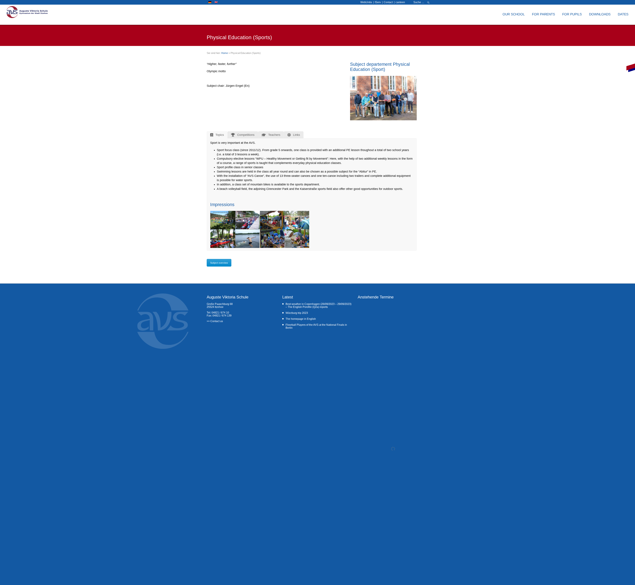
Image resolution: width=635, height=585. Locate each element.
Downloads (600, 14)
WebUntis (366, 2)
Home (224, 53)
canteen (400, 2)
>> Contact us (215, 321)
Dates (623, 14)
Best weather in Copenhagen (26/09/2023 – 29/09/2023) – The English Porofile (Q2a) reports (318, 305)
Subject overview (219, 262)
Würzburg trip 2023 (297, 313)
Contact (388, 2)
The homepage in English (301, 318)
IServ (378, 2)
